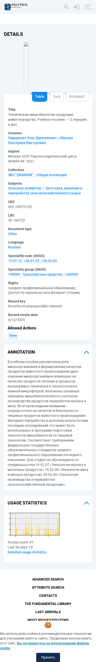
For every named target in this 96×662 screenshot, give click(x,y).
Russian (14, 247)
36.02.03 (50, 261)
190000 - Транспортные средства (35, 274)
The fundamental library (48, 604)
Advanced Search (48, 579)
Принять (48, 657)
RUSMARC (77, 97)
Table (39, 97)
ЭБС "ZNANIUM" (20, 175)
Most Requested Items (48, 620)
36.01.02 (32, 261)
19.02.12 (15, 261)
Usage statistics (27, 502)
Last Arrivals (48, 612)
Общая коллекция (52, 175)
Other (12, 234)
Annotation (21, 352)
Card (56, 97)
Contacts (48, 596)
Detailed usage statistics (27, 552)
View (13, 336)
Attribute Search (48, 587)
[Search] (66, 6)
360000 (72, 274)
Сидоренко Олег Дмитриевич (32, 138)
